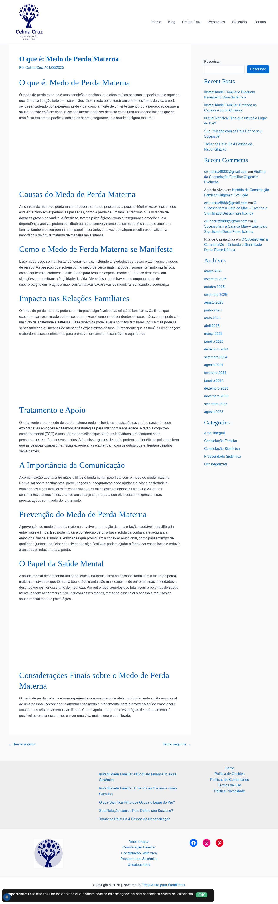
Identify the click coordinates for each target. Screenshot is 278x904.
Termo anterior (22, 744)
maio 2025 (212, 318)
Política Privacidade (229, 791)
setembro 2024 (215, 357)
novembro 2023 (216, 396)
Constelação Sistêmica (222, 448)
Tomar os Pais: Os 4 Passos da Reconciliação (134, 819)
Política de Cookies (230, 774)
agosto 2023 (213, 412)
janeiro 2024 (213, 380)
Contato (260, 22)
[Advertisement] (100, 156)
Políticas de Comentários (229, 779)
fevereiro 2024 (215, 373)
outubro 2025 (214, 287)
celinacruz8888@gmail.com (225, 172)
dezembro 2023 (216, 388)
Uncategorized (215, 464)
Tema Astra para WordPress (163, 885)
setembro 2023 (215, 404)
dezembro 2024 (216, 349)
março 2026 (213, 271)
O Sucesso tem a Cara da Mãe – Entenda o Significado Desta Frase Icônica (235, 208)
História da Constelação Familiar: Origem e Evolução (235, 177)
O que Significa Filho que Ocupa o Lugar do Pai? (137, 802)
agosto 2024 (213, 365)
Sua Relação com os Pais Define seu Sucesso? (136, 810)
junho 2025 (213, 310)
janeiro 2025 (213, 341)
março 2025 (213, 334)
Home (156, 22)
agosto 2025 (213, 302)
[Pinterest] (219, 843)
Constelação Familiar (220, 441)
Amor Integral (214, 433)
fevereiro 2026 (215, 279)
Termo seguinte (177, 744)
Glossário (239, 22)
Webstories (216, 22)
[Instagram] (206, 843)
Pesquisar (212, 61)
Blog (171, 22)
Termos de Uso (229, 785)
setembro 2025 (215, 294)
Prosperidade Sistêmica (222, 456)
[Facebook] (193, 843)
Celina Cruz (191, 22)
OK (201, 895)
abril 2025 (212, 326)
